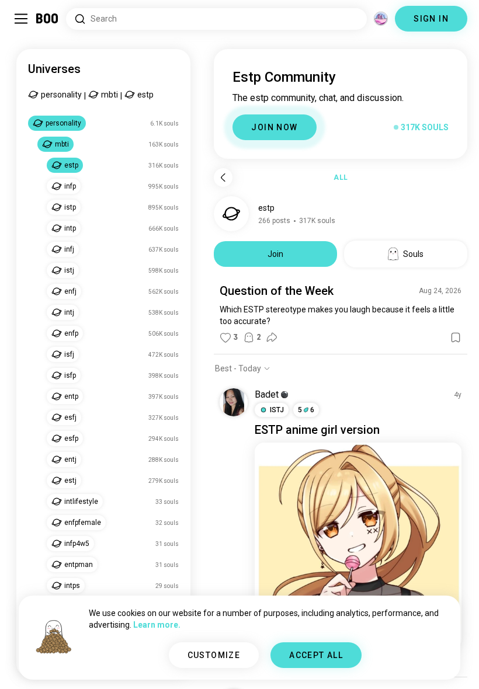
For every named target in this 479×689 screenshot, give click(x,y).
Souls (413, 254)
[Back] (223, 177)
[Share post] (271, 337)
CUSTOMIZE (214, 655)
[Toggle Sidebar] (21, 19)
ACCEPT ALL (316, 655)
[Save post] (455, 337)
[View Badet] (234, 402)
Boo (47, 18)
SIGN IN (431, 18)
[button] (284, 394)
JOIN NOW (274, 127)
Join (275, 254)
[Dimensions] (381, 19)
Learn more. (157, 624)
